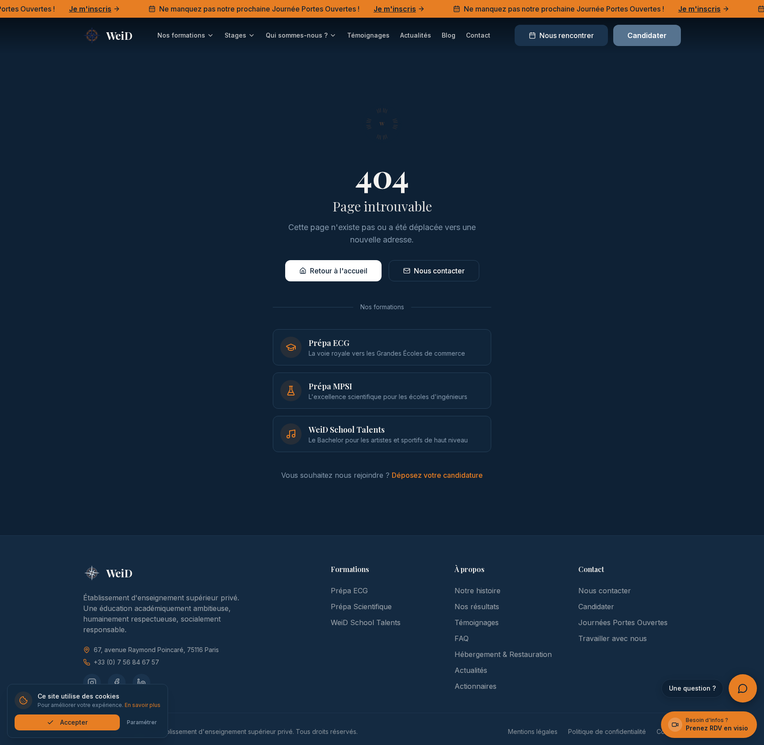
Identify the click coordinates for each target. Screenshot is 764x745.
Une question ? (692, 688)
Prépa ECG (349, 590)
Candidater (647, 35)
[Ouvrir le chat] (743, 688)
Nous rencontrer (566, 35)
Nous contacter (439, 270)
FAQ (462, 638)
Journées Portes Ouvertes (623, 622)
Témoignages (368, 35)
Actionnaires (476, 686)
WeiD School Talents (366, 622)
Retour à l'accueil (338, 270)
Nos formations (181, 35)
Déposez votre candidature (437, 475)
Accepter (74, 722)
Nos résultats (477, 606)
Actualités (415, 35)
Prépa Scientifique (361, 606)
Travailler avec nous (612, 638)
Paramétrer (142, 722)
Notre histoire (477, 590)
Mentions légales (533, 731)
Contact (478, 35)
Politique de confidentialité (607, 731)
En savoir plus (142, 705)
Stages (235, 35)
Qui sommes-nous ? (297, 35)
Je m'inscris (80, 8)
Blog (448, 35)
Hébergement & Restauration (503, 654)
